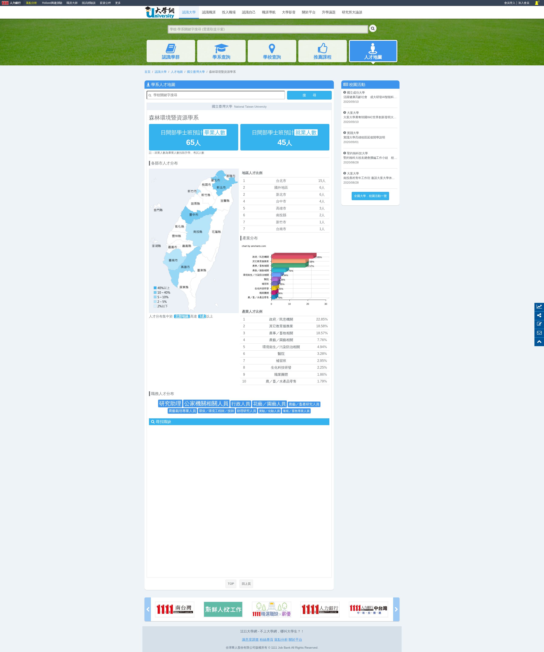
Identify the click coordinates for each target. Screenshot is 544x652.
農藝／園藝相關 (281, 340)
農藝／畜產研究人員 (304, 404)
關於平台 (309, 12)
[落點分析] (368, 609)
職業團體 (281, 374)
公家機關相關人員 (206, 403)
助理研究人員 (246, 411)
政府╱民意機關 (281, 319)
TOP (231, 583)
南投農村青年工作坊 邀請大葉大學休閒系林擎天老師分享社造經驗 (370, 177)
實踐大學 (353, 133)
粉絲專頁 (266, 639)
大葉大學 (353, 112)
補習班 (281, 361)
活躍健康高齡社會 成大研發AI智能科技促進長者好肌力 (370, 97)
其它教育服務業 (281, 326)
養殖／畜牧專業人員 (296, 411)
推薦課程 (323, 57)
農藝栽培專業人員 (182, 411)
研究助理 (170, 403)
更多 (118, 2)
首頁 (147, 71)
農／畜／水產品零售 (281, 381)
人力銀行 (10, 3)
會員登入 (509, 2)
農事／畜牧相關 (281, 333)
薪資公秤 (105, 2)
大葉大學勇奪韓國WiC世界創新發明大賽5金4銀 (370, 117)
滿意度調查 (250, 639)
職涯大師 (72, 2)
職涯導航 (269, 12)
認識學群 (171, 57)
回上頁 (246, 583)
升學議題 (329, 12)
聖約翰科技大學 (357, 153)
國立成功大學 (356, 92)
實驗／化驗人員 (269, 411)
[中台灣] (320, 609)
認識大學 (161, 71)
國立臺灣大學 (196, 71)
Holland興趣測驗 (52, 2)
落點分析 (31, 2)
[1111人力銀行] (271, 609)
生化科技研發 (281, 367)
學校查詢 (272, 57)
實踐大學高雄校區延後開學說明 (364, 137)
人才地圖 (373, 57)
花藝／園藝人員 (269, 403)
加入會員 (523, 2)
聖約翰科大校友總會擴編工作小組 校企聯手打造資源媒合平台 (370, 157)
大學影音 (289, 12)
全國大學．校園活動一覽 (370, 196)
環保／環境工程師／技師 (216, 411)
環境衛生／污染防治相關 (281, 347)
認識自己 (249, 12)
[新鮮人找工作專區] (174, 609)
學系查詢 (221, 57)
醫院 (281, 354)
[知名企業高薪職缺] (223, 609)
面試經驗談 (89, 2)
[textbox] (268, 29)
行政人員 (240, 403)
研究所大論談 (352, 12)
